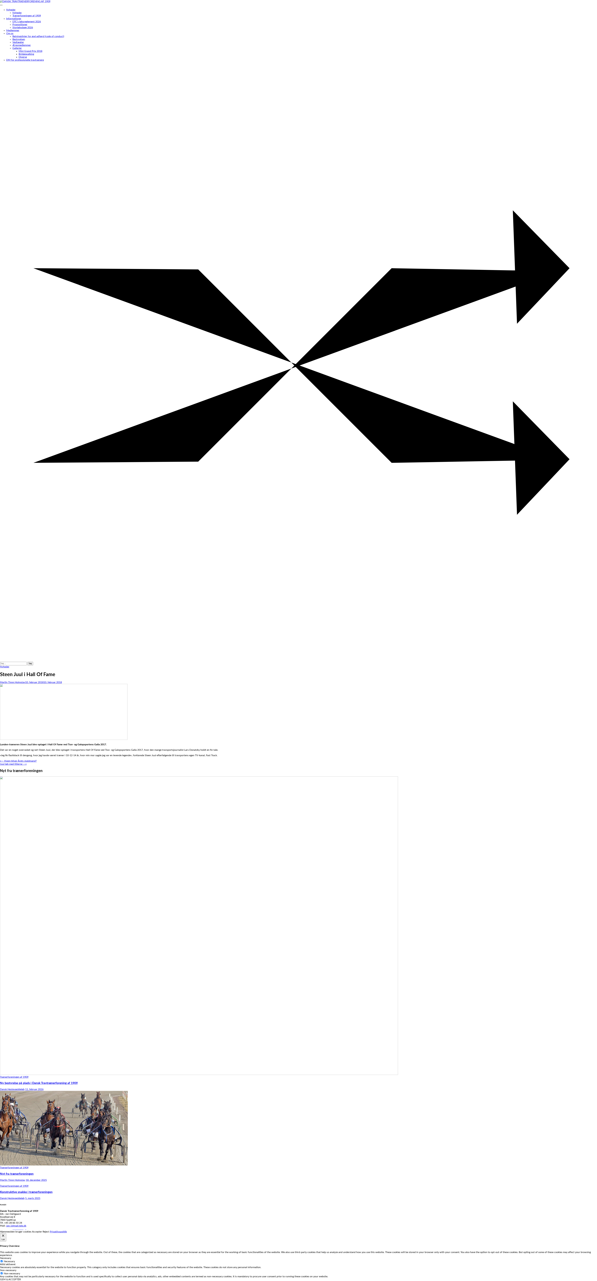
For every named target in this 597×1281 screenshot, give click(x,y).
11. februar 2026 (34, 1089)
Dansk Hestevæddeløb (12, 1089)
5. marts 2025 (32, 1198)
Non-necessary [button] (8, 1270)
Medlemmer (12, 30)
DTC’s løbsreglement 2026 (26, 21)
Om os (9, 33)
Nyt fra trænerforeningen (17, 1173)
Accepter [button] (37, 1231)
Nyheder (11, 10)
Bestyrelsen (18, 39)
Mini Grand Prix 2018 (30, 51)
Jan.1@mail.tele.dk (16, 1226)
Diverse (23, 57)
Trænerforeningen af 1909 (26, 15)
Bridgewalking (26, 54)
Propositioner (19, 24)
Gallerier (17, 48)
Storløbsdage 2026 (22, 27)
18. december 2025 (36, 1180)
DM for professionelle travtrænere (25, 60)
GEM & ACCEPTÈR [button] (10, 1279)
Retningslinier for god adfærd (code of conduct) (38, 36)
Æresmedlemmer (21, 45)
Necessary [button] (5, 1258)
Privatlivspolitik (58, 1231)
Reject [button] (46, 1231)
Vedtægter (18, 42)
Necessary (9, 1261)
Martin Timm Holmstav (12, 682)
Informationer (13, 18)
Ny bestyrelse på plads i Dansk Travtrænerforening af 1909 (39, 1083)
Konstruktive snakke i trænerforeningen (26, 1192)
